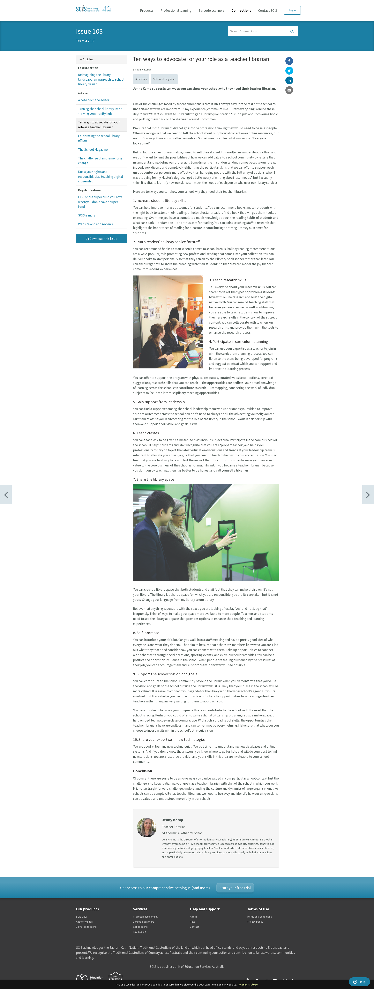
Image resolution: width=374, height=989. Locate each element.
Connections (241, 10)
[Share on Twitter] (289, 71)
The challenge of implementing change (100, 160)
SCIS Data (81, 916)
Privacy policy (255, 921)
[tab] (101, 59)
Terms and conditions (259, 916)
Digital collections (86, 926)
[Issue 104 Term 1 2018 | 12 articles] (6, 494)
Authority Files (84, 921)
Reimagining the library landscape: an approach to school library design (101, 79)
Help (192, 921)
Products (146, 10)
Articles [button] (87, 59)
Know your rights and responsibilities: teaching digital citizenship (100, 176)
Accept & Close (248, 984)
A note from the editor (93, 100)
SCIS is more (86, 215)
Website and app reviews (95, 224)
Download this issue (103, 239)
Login (292, 10)
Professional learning (176, 10)
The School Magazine (93, 149)
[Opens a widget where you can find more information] (359, 982)
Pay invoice (139, 932)
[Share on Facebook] (289, 61)
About (193, 916)
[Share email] (289, 90)
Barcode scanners (211, 10)
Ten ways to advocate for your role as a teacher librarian (99, 124)
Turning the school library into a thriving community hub (100, 111)
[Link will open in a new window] (91, 979)
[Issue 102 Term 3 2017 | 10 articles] (368, 494)
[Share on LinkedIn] (289, 80)
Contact (194, 926)
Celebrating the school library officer (99, 138)
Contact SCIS (267, 10)
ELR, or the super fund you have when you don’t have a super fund (100, 202)
